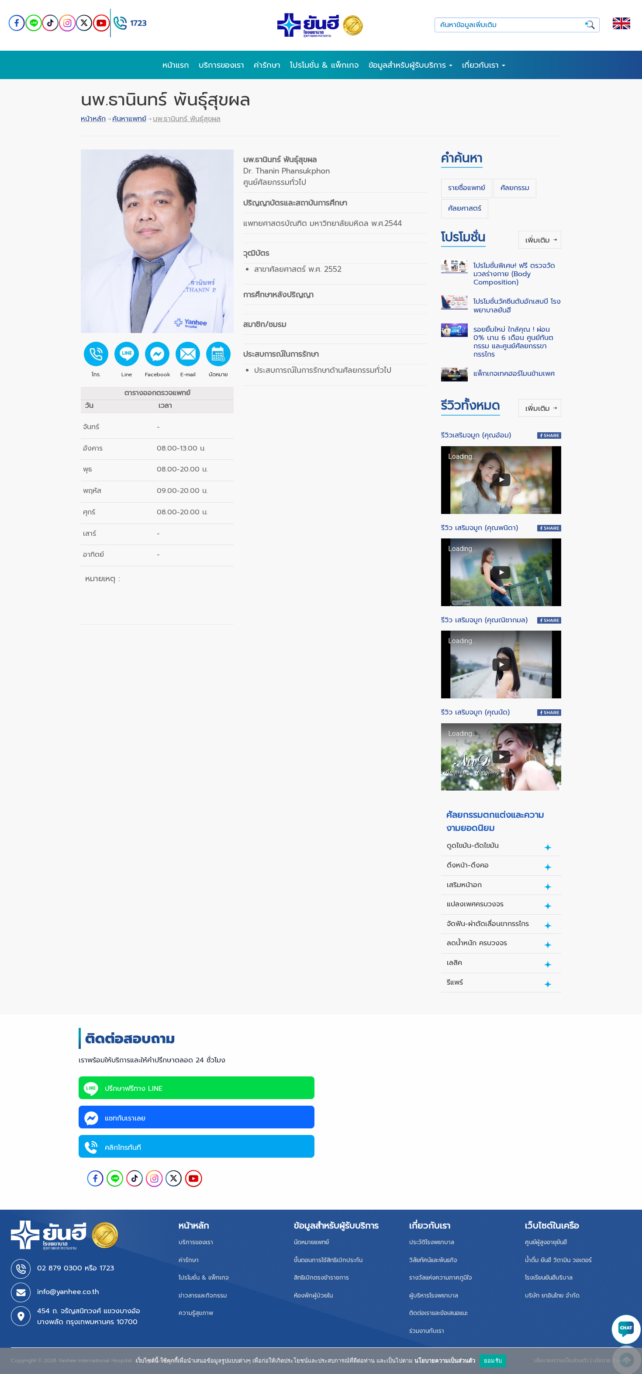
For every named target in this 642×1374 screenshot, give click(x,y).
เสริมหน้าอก (464, 885)
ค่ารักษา (267, 65)
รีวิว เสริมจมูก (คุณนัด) (475, 712)
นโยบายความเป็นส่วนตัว (444, 1360)
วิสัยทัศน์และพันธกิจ (433, 1260)
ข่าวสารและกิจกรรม (203, 1295)
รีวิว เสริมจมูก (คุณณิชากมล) (484, 620)
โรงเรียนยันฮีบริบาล (549, 1277)
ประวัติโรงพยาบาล (431, 1242)
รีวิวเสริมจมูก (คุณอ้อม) (476, 435)
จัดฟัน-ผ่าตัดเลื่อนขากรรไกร (488, 924)
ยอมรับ (493, 1360)
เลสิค (454, 963)
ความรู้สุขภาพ (196, 1313)
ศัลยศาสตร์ (464, 208)
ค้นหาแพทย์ (129, 119)
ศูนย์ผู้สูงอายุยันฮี (546, 1242)
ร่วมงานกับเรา (426, 1331)
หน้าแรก (175, 65)
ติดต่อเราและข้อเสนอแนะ (438, 1313)
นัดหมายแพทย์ (311, 1242)
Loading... (462, 457)
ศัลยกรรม (514, 188)
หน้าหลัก (93, 119)
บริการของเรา (221, 65)
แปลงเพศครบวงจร (475, 904)
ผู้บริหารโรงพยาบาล (433, 1295)
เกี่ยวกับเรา (482, 65)
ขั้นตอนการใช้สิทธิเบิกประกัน (328, 1260)
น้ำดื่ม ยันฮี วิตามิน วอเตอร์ (558, 1260)
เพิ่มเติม (537, 240)
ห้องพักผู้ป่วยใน (313, 1295)
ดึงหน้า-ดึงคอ (468, 865)
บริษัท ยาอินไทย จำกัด (552, 1295)
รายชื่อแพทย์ (466, 188)
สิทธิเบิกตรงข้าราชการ (321, 1277)
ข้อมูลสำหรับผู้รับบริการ (409, 65)
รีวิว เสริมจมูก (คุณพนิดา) (479, 528)
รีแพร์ (455, 982)
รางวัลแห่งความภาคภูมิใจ (440, 1277)
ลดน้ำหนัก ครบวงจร (477, 943)
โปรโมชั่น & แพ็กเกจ (324, 65)
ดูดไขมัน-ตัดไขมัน (473, 845)
